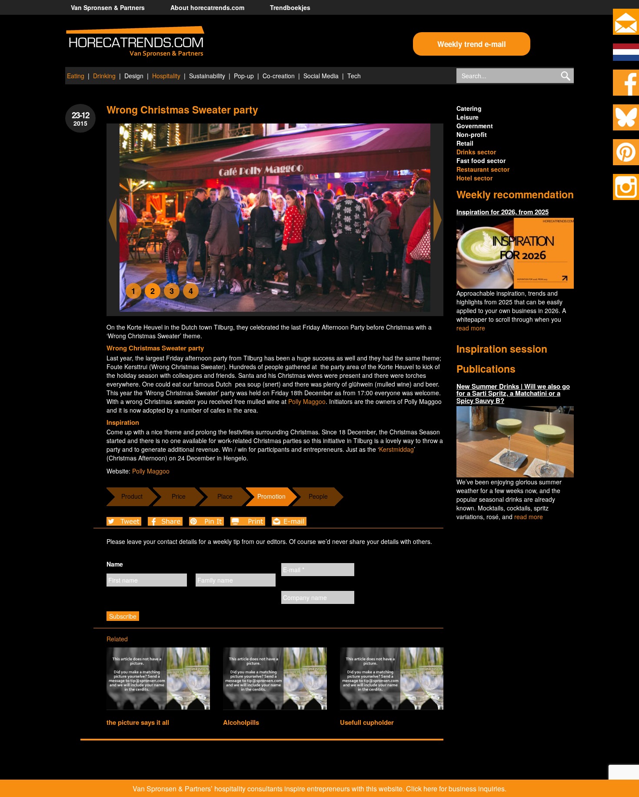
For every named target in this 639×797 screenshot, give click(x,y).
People (318, 496)
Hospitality (166, 75)
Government (474, 125)
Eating (75, 75)
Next (437, 220)
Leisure (467, 117)
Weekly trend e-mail (471, 44)
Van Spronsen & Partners (108, 7)
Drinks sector (476, 151)
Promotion (271, 496)
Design (133, 75)
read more (470, 327)
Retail (464, 143)
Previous (112, 220)
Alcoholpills (241, 722)
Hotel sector (474, 177)
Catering (469, 108)
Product (132, 496)
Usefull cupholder (367, 722)
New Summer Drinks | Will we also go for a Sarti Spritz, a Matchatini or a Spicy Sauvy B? (513, 393)
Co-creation (279, 75)
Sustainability (207, 75)
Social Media (321, 75)
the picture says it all (137, 722)
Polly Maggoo (307, 401)
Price (179, 496)
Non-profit (471, 134)
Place (225, 496)
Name (114, 564)
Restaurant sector (482, 169)
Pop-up (244, 75)
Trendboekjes (290, 7)
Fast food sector (481, 160)
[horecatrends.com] (135, 42)
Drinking (104, 75)
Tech (354, 75)
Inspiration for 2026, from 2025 (502, 212)
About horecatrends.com (207, 7)
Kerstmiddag (396, 449)
